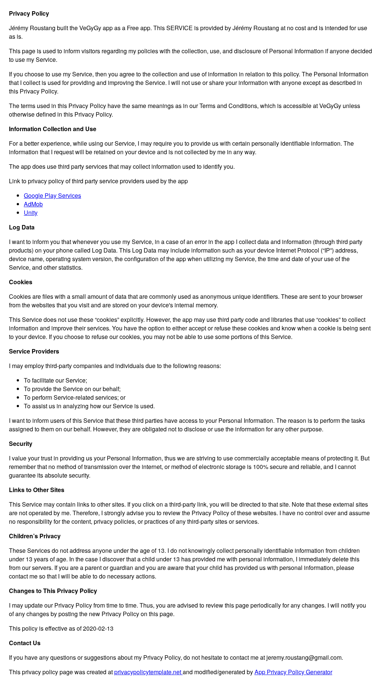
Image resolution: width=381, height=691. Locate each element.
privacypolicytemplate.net (148, 672)
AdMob (33, 204)
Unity (31, 212)
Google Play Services (52, 195)
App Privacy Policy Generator (293, 672)
